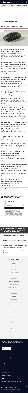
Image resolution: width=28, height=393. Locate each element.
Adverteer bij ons (5, 372)
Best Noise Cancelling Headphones (14, 311)
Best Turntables (14, 308)
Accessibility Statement (7, 375)
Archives (21, 189)
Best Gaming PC (14, 284)
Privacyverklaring (7, 212)
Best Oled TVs (14, 299)
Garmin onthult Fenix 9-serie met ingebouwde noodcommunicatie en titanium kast (14, 241)
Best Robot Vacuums (14, 331)
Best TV (14, 296)
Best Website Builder (14, 272)
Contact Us (4, 360)
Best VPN (14, 263)
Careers (3, 378)
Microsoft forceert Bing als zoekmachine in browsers (14, 236)
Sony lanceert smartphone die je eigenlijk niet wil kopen (14, 251)
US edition (11, 389)
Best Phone (14, 293)
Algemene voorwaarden (7, 354)
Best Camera (14, 322)
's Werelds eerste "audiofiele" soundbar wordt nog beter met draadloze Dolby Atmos (15, 246)
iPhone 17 (11, 5)
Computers (3, 16)
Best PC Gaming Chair (14, 287)
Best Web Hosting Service (14, 269)
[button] (2, 2)
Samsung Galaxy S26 (22, 5)
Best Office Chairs (14, 317)
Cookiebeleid (4, 366)
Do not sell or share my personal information (12, 381)
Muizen (2, 31)
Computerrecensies (12, 16)
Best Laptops (14, 278)
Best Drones (14, 328)
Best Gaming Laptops (14, 281)
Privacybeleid (5, 363)
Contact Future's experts (7, 357)
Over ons (4, 369)
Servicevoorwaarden (7, 211)
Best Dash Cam (14, 325)
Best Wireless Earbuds (14, 314)
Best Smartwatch (14, 302)
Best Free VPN (14, 266)
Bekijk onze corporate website (13, 344)
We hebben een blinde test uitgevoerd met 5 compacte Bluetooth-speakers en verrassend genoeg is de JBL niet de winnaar (14, 230)
